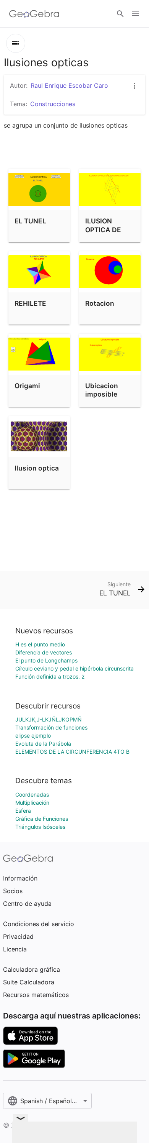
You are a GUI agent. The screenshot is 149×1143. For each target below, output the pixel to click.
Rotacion (99, 303)
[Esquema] (15, 43)
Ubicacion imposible (101, 390)
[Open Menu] (135, 13)
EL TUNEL (30, 221)
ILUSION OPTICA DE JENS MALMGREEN (107, 234)
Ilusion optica (37, 468)
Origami (27, 386)
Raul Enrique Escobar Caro (69, 85)
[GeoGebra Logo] (34, 14)
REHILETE (30, 303)
